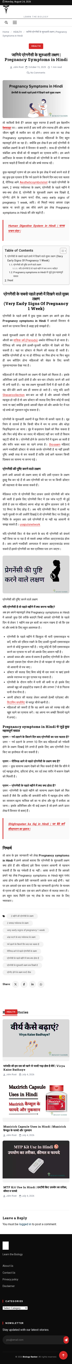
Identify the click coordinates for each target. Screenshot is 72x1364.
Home (6, 31)
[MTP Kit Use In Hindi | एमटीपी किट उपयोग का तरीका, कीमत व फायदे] (36, 1162)
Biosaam (54, 444)
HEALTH (17, 31)
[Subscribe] (66, 1340)
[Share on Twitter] (15, 984)
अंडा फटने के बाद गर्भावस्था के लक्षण (21, 937)
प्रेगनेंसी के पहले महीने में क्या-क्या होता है (23, 958)
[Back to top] (63, 1355)
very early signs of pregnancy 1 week (26, 930)
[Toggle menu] (14, 22)
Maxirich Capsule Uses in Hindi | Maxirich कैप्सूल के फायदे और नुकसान (34, 1128)
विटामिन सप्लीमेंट (16, 702)
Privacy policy (10, 1279)
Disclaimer (9, 1286)
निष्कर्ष (10, 280)
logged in (25, 1224)
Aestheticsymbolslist (33, 182)
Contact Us (9, 1272)
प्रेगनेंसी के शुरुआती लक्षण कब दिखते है (22, 965)
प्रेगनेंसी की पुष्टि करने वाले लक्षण (27, 264)
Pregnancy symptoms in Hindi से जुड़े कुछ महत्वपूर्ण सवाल (38, 274)
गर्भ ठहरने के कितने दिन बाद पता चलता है (23, 944)
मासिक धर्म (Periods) (25, 340)
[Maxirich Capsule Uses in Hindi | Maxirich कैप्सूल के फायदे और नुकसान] (36, 1101)
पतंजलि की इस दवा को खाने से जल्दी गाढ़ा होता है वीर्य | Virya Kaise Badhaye (34, 1067)
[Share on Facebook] (24, 984)
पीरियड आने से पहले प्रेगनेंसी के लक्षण (22, 951)
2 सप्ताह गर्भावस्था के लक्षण (17, 923)
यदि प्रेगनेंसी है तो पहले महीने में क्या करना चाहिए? (38, 268)
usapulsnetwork (30, 524)
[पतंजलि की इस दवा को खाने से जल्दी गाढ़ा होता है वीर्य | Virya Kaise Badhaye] (36, 1040)
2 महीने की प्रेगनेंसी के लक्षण (22, 916)
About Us (8, 1265)
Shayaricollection (14, 395)
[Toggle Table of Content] (61, 251)
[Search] (6, 22)
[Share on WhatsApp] (40, 984)
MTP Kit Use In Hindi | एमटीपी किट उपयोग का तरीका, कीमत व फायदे (35, 1189)
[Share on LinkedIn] (32, 984)
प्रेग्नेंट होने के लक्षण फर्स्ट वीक (19, 972)
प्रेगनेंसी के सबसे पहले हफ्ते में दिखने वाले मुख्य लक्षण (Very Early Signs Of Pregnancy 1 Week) (35, 258)
